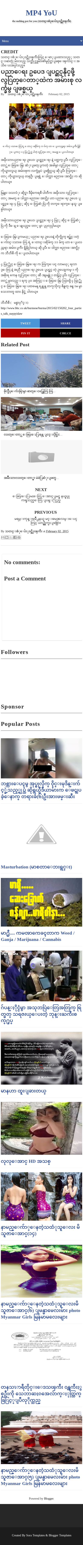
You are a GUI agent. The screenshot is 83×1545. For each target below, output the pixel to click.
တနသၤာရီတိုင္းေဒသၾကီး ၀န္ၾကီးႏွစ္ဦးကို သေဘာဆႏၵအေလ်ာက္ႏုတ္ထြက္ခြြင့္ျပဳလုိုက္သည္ (41, 1393)
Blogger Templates (60, 1535)
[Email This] (3, 537)
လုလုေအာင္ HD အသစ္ (26, 1161)
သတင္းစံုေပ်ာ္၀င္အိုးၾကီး (25, 94)
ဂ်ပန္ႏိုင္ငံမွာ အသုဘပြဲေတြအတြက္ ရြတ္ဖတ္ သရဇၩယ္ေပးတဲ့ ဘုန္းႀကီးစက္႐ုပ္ (41, 1014)
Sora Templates (35, 1535)
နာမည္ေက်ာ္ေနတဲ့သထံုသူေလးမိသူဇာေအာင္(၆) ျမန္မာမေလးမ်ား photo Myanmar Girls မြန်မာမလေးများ (40, 1310)
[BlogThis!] (7, 537)
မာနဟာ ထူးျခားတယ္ (23, 1090)
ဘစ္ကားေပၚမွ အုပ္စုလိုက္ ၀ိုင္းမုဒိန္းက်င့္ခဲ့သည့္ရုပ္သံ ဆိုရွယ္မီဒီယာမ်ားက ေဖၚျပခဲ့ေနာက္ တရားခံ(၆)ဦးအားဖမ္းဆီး (41, 790)
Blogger (48, 1498)
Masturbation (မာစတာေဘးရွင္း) (36, 866)
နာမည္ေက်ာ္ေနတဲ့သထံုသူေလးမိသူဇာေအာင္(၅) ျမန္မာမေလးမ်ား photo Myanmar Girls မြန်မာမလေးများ (40, 1477)
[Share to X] (11, 537)
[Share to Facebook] (15, 537)
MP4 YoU (41, 13)
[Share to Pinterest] (19, 537)
